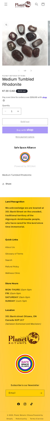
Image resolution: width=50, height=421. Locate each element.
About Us (10, 247)
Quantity (6, 105)
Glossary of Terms (14, 254)
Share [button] (8, 184)
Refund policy (21, 419)
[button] (6, 4)
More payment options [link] (25, 137)
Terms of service (36, 419)
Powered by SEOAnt (24, 166)
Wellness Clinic (12, 273)
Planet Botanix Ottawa (23, 415)
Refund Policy (12, 266)
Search (8, 260)
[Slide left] (19, 71)
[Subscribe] (41, 393)
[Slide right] (31, 71)
